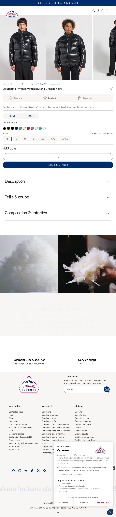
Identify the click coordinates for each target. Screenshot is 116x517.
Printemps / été (49, 452)
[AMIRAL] (16, 128)
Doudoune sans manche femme (56, 427)
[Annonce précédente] (7, 3)
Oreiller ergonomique (84, 437)
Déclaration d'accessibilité (20, 437)
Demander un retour (18, 424)
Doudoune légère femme (53, 437)
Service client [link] (87, 360)
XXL (53, 139)
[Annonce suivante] (109, 3)
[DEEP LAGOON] (40, 128)
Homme (11, 116)
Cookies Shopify (65, 484)
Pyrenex (6, 84)
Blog (11, 418)
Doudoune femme (50, 418)
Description (15, 181)
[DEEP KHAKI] (8, 128)
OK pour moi (103, 503)
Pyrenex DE (14, 449)
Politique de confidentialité (21, 427)
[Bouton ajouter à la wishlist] (111, 88)
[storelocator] (98, 10)
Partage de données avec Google (72, 486)
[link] (29, 264)
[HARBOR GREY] (36, 128)
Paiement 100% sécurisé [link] (28, 360)
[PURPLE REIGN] (32, 128)
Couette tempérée (83, 421)
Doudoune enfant (50, 421)
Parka (44, 443)
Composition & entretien (26, 213)
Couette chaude (82, 418)
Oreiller (78, 427)
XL (42, 139)
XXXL (65, 139)
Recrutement (15, 440)
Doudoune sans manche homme (56, 424)
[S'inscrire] (107, 389)
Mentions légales (16, 434)
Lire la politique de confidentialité (69, 475)
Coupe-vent (47, 446)
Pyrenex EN (14, 446)
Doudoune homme (50, 415)
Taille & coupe (17, 197)
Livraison (13, 421)
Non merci (63, 503)
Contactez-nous (16, 412)
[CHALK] (24, 128)
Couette (78, 412)
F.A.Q (11, 415)
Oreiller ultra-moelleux (85, 440)
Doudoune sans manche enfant (56, 430)
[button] (107, 11)
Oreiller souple (81, 434)
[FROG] (20, 128)
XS (7, 139)
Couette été (80, 415)
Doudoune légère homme (53, 434)
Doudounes (15, 84)
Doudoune (46, 412)
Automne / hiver (49, 449)
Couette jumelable (83, 424)
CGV (11, 430)
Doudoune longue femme (53, 440)
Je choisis (83, 503)
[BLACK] (12, 128)
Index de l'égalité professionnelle (23, 443)
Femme (30, 116)
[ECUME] (44, 128)
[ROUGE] (28, 128)
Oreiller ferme (81, 430)
